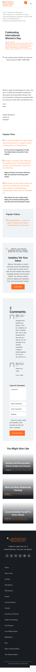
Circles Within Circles (27, 43)
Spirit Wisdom (14, 47)
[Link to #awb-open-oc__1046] (25, 2)
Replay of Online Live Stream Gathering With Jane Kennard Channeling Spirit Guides (17, 175)
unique (7, 49)
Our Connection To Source (19, 470)
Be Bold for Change (14, 43)
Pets (29, 470)
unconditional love (23, 47)
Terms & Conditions (13, 663)
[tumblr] (29, 556)
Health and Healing (16, 493)
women (12, 49)
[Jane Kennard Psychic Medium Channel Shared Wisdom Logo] (10, 1)
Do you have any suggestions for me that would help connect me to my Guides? (16, 152)
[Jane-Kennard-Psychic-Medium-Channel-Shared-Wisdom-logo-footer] (18, 538)
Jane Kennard (11, 42)
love (18, 46)
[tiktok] (11, 556)
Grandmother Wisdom (11, 44)
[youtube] (24, 556)
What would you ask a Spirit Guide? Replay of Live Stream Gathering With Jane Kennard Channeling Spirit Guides (17, 200)
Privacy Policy (24, 663)
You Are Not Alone (26, 49)
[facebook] (7, 556)
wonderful (18, 49)
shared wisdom (24, 46)
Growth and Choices (17, 518)
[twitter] (16, 556)
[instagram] (20, 556)
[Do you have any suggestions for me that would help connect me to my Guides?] (18, 140)
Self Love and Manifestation (20, 519)
